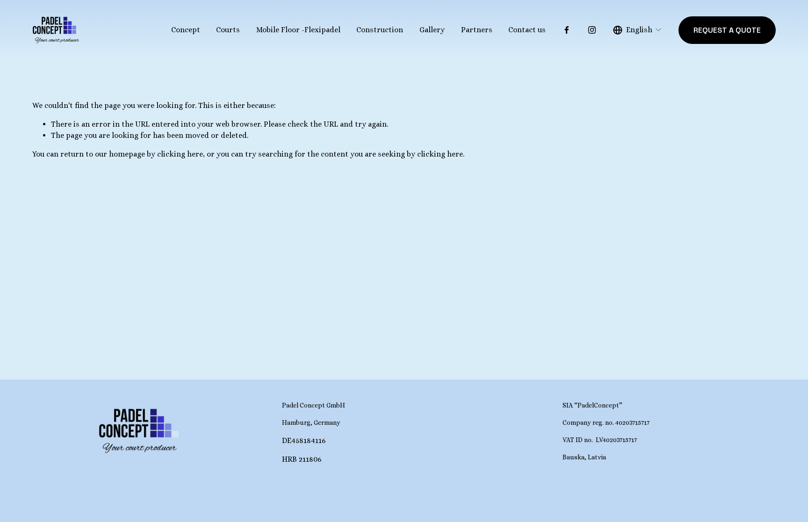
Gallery (432, 29)
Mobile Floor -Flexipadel (298, 29)
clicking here (180, 154)
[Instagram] (592, 30)
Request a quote (727, 30)
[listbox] (638, 30)
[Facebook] (566, 30)
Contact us (527, 29)
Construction (379, 29)
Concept (185, 29)
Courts (228, 29)
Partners (476, 29)
